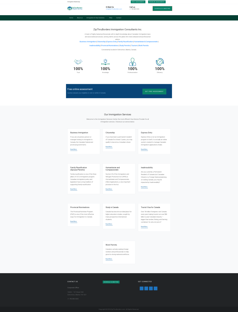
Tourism (134, 45)
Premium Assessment (157, 2)
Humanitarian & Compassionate (145, 42)
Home (71, 18)
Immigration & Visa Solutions (95, 18)
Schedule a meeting (162, 8)
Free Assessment (138, 2)
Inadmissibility (94, 45)
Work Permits (144, 45)
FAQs (110, 18)
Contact (118, 18)
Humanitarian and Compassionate (113, 168)
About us (80, 18)
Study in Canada (112, 207)
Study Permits (125, 45)
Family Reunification (125, 42)
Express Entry (112, 42)
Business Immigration (88, 42)
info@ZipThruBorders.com (114, 9)
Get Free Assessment (154, 91)
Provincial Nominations (109, 45)
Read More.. (73, 149)
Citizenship (101, 42)
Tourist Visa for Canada (150, 207)
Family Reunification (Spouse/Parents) (78, 168)
